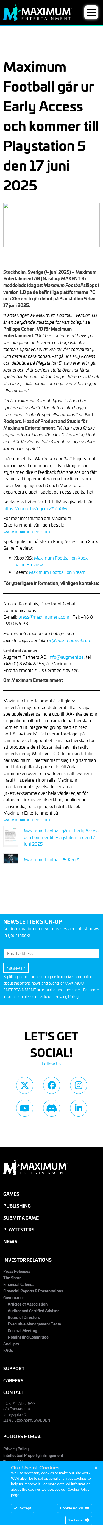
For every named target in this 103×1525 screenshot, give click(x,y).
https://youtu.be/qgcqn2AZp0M (35, 508)
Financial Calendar (19, 1284)
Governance (13, 1297)
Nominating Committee (28, 1337)
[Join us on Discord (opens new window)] (51, 1108)
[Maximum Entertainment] (37, 19)
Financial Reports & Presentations (33, 1291)
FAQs (8, 1350)
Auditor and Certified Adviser (33, 1310)
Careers (13, 1380)
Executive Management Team (34, 1324)
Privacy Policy (67, 996)
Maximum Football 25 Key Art (53, 859)
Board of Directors (24, 1317)
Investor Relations (27, 1259)
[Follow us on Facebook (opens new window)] (51, 1085)
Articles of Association (28, 1304)
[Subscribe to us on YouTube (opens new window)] (24, 1108)
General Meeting (22, 1330)
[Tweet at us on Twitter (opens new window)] (24, 1085)
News (10, 1241)
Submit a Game (21, 1217)
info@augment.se (66, 657)
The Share (12, 1277)
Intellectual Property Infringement (33, 1455)
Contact (13, 1392)
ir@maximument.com (70, 640)
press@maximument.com (43, 617)
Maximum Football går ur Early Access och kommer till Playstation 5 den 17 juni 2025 (62, 837)
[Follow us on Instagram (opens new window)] (78, 1085)
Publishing (17, 1205)
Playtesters (18, 1229)
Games (11, 1193)
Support (13, 1368)
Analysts (11, 1343)
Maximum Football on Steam (57, 572)
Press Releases (16, 1271)
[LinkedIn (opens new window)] (78, 1108)
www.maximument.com (26, 531)
